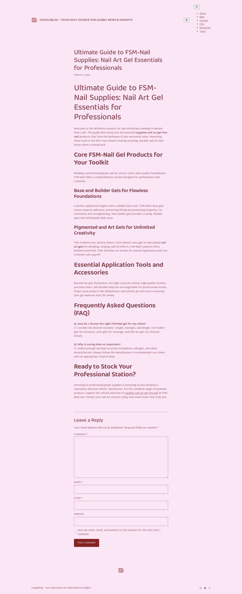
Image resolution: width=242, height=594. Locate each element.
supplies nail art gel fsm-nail (141, 393)
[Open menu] (186, 20)
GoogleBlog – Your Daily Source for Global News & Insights (85, 20)
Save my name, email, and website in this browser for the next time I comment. (118, 532)
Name (78, 482)
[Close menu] (197, 6)
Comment (81, 434)
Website (79, 514)
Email (78, 498)
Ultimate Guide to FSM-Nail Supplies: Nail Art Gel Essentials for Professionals (118, 60)
